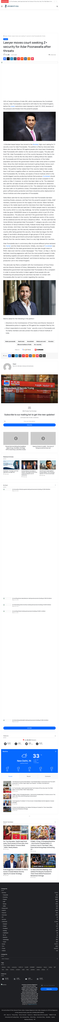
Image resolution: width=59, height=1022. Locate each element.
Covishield (46, 176)
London (51, 341)
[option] (29, 388)
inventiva (12, 969)
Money (4, 903)
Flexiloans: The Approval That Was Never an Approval (10, 471)
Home (5, 36)
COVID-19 (21, 967)
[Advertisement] (29, 22)
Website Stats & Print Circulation (41, 1014)
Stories (3, 944)
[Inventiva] (11, 6)
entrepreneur (39, 967)
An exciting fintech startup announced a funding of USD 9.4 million (28, 611)
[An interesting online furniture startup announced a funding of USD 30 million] (7, 606)
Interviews (4, 915)
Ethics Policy (33, 1017)
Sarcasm (4, 919)
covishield (31, 341)
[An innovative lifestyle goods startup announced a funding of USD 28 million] (7, 543)
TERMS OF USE (52, 1014)
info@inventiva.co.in (32, 1004)
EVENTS (4, 910)
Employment (5, 908)
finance (45, 967)
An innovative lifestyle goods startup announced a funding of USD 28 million (31, 489)
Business (4, 892)
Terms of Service (22, 1014)
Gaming (5, 930)
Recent (29, 776)
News (27, 969)
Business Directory (28, 1019)
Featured (4, 912)
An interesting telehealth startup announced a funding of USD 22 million (30, 720)
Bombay (35, 144)
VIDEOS (4, 950)
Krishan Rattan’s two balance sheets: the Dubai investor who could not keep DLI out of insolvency (29, 473)
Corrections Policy (41, 1017)
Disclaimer (48, 1017)
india (3, 969)
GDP (4, 901)
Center (8, 246)
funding (50, 967)
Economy (5, 897)
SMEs (4, 906)
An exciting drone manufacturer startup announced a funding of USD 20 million (32, 598)
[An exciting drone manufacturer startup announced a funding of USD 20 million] (7, 600)
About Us (9, 1014)
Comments (48, 776)
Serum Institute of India (24, 344)
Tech (3, 946)
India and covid (41, 341)
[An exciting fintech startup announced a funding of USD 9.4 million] (7, 664)
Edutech (5, 924)
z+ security (38, 344)
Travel (4, 941)
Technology (6, 939)
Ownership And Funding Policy (12, 1017)
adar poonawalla (10, 341)
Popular (10, 776)
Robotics (5, 937)
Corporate (5, 894)
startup (38, 969)
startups (43, 969)
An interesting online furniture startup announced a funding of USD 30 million (31, 604)
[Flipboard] (39, 349)
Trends (9, 36)
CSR (5, 1014)
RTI (3, 917)
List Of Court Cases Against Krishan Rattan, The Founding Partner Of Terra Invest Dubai (47, 472)
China (8, 967)
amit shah (21, 341)
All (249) (29, 728)
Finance (5, 899)
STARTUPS (4, 921)
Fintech (4, 926)
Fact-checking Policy (24, 1017)
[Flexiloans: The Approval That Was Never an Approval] (11, 464)
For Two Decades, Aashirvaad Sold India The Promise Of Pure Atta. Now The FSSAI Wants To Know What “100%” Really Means (15, 844)
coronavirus (14, 967)
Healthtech (5, 932)
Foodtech (5, 928)
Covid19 (26, 967)
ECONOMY (32, 967)
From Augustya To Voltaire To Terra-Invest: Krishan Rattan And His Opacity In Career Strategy (15, 872)
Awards (53, 1017)
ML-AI (4, 935)
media (23, 969)
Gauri (7, 54)
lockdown (18, 969)
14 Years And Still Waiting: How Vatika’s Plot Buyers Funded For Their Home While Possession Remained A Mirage (41, 873)
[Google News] (26, 349)
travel (13, 106)
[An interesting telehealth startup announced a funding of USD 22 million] (7, 722)
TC (47, 969)
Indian (7, 969)
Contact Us (30, 1014)
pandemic (33, 969)
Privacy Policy (15, 1014)
